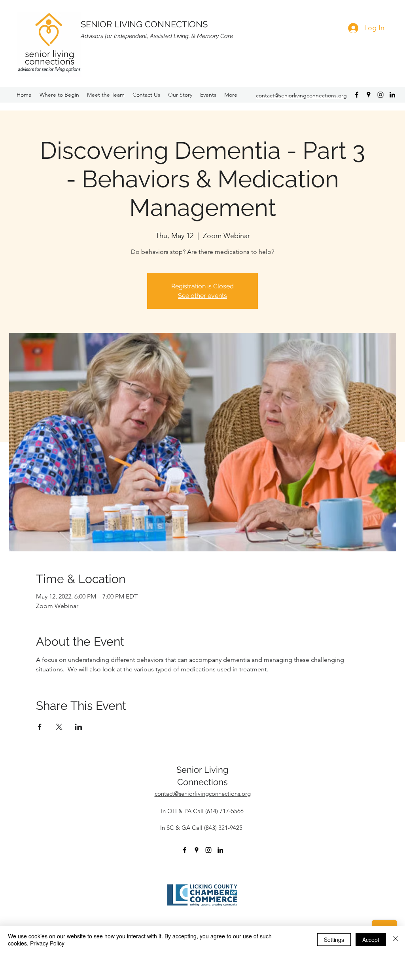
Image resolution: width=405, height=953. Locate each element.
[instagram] (380, 95)
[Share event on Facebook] (40, 727)
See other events (202, 295)
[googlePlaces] (369, 95)
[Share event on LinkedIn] (78, 727)
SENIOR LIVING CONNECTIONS (144, 24)
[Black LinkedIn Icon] (392, 95)
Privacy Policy (47, 943)
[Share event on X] (59, 727)
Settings (334, 939)
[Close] (395, 939)
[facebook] (357, 95)
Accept (370, 939)
